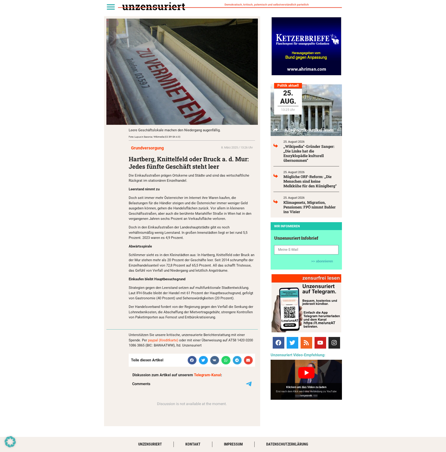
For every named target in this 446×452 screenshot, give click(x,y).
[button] (110, 6)
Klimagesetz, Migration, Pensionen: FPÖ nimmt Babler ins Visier (309, 207)
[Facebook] (278, 343)
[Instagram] (334, 343)
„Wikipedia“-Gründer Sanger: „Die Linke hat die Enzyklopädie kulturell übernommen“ (308, 153)
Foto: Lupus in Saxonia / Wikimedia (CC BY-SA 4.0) (154, 136)
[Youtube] (320, 343)
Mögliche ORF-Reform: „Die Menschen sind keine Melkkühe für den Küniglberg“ (310, 181)
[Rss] (306, 343)
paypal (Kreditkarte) (163, 340)
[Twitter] (292, 343)
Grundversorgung (147, 147)
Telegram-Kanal (207, 375)
